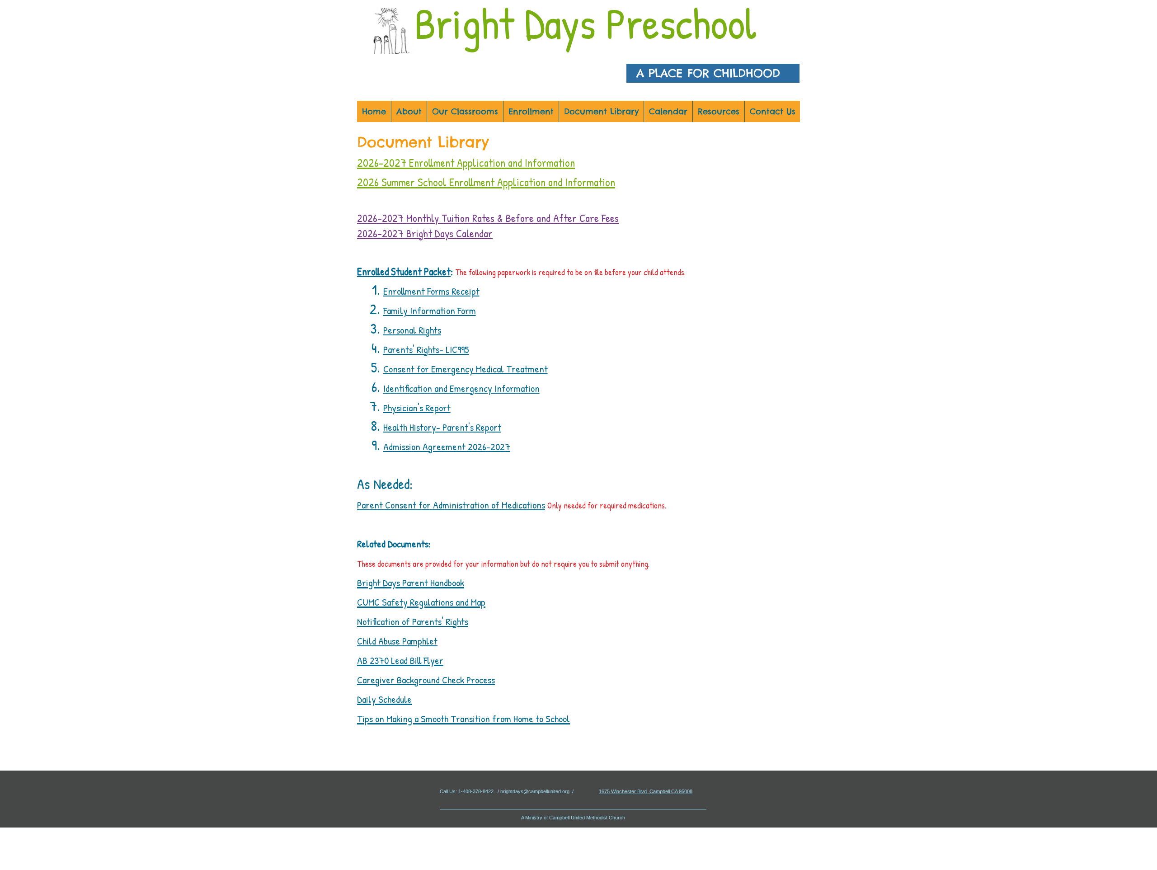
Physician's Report (417, 407)
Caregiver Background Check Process (426, 680)
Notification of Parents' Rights (412, 621)
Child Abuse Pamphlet (397, 641)
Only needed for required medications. (606, 505)
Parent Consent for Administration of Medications (451, 505)
